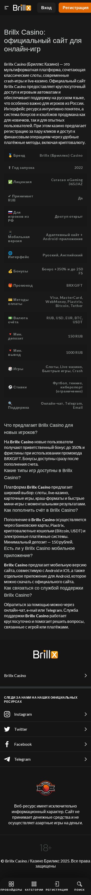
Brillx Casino (15, 675)
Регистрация (57, 889)
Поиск (79, 889)
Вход (46, 7)
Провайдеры (11, 889)
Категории (34, 889)
